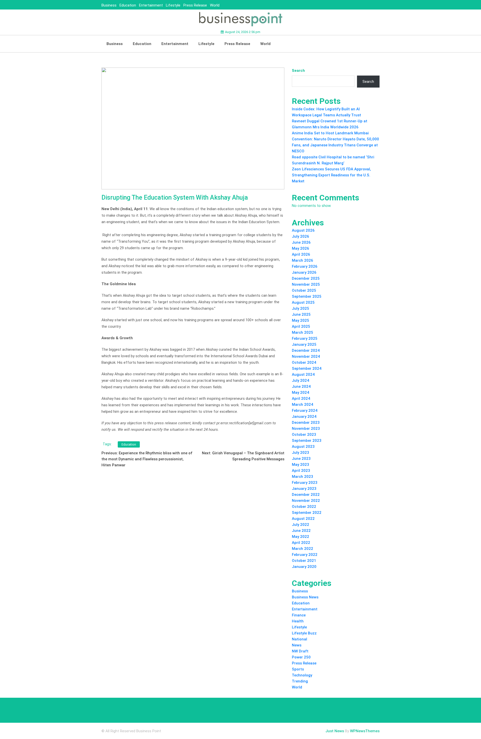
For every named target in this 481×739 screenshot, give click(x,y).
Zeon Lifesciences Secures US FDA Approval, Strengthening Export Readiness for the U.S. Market (331, 175)
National (299, 639)
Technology (302, 675)
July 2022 (300, 524)
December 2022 (306, 494)
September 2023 (306, 440)
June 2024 (301, 386)
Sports (298, 669)
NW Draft (300, 651)
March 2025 (302, 332)
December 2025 (306, 278)
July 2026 (300, 236)
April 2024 (301, 398)
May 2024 (300, 392)
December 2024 (306, 350)
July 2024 (300, 380)
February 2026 (304, 266)
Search (298, 70)
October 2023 (304, 434)
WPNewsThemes (365, 731)
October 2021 (304, 560)
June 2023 (301, 458)
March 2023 (302, 476)
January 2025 (304, 344)
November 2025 (306, 284)
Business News (305, 597)
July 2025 (300, 308)
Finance (299, 615)
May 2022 (300, 536)
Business (108, 5)
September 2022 (306, 512)
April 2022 (301, 542)
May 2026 (300, 248)
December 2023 (306, 422)
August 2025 (303, 302)
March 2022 (302, 548)
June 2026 (301, 242)
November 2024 (306, 356)
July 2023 (300, 452)
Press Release (195, 5)
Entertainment (151, 5)
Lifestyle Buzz (304, 633)
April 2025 (301, 326)
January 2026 (304, 272)
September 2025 (306, 296)
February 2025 (304, 338)
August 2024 (303, 374)
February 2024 (304, 410)
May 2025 (300, 320)
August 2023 (303, 446)
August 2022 (303, 518)
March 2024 (302, 404)
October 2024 (304, 362)
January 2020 (304, 566)
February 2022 (304, 554)
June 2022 (301, 530)
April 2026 (301, 254)
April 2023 (301, 470)
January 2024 (304, 416)
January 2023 (304, 488)
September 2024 (306, 368)
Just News (334, 731)
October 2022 (304, 506)
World (214, 5)
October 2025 (304, 290)
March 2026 (302, 260)
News (296, 645)
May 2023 (300, 464)
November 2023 (306, 428)
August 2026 (303, 230)
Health (298, 621)
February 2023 (304, 482)
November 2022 (306, 500)
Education (127, 5)
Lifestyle (173, 5)
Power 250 (301, 657)
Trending (300, 681)
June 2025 (301, 314)
